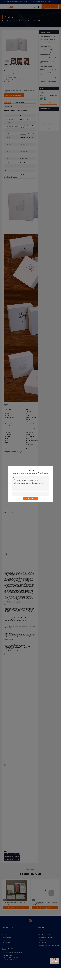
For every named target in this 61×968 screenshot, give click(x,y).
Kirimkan (30, 498)
